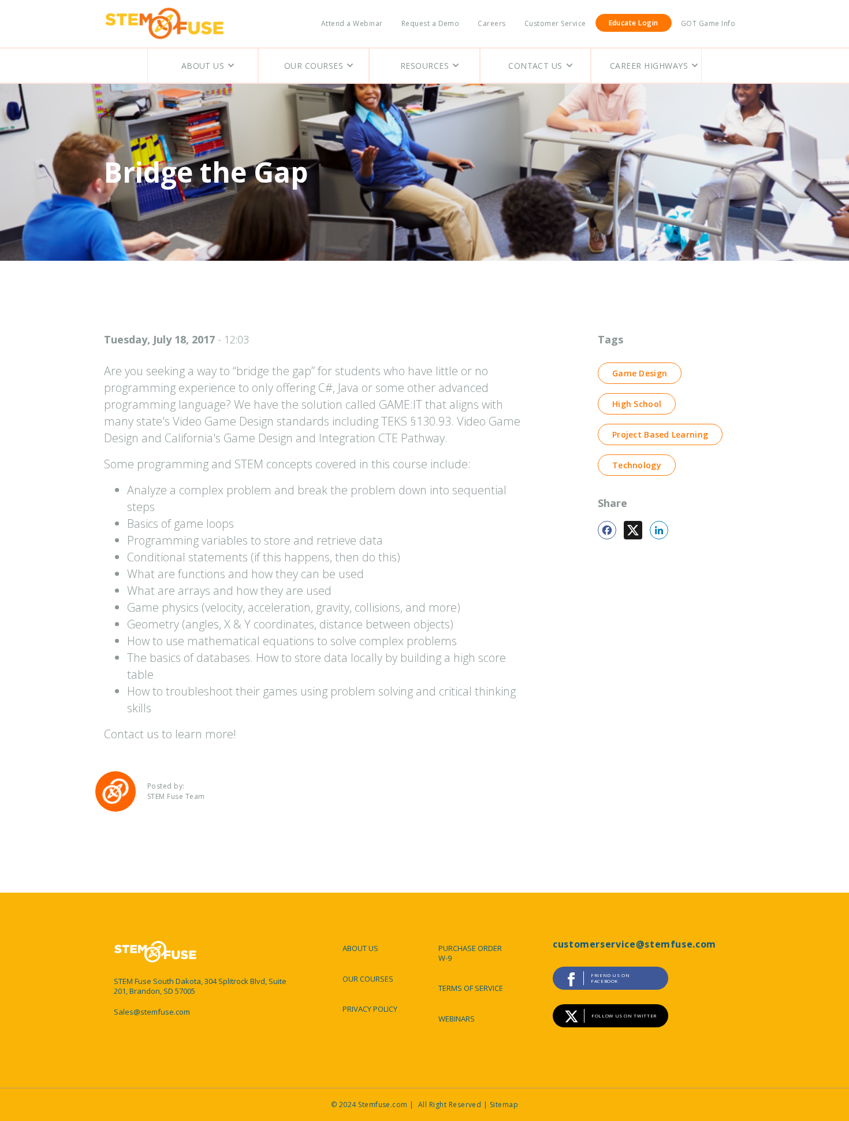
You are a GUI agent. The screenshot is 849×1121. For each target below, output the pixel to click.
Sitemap (504, 1104)
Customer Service (555, 23)
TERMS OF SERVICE (470, 988)
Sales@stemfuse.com (152, 1012)
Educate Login (633, 23)
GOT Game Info (708, 23)
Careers (491, 23)
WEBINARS (456, 1018)
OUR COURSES (367, 979)
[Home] (165, 24)
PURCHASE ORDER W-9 (470, 953)
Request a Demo (430, 23)
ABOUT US (360, 948)
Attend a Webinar (352, 23)
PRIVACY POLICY (369, 1009)
